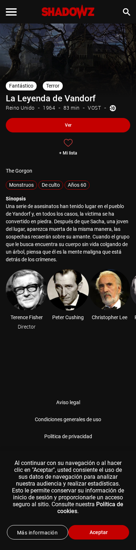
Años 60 (77, 185)
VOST (94, 107)
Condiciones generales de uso (68, 419)
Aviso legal (68, 402)
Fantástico (21, 86)
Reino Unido (20, 107)
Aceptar (99, 532)
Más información (37, 533)
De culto (51, 185)
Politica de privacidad (68, 436)
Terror (52, 86)
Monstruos (21, 185)
